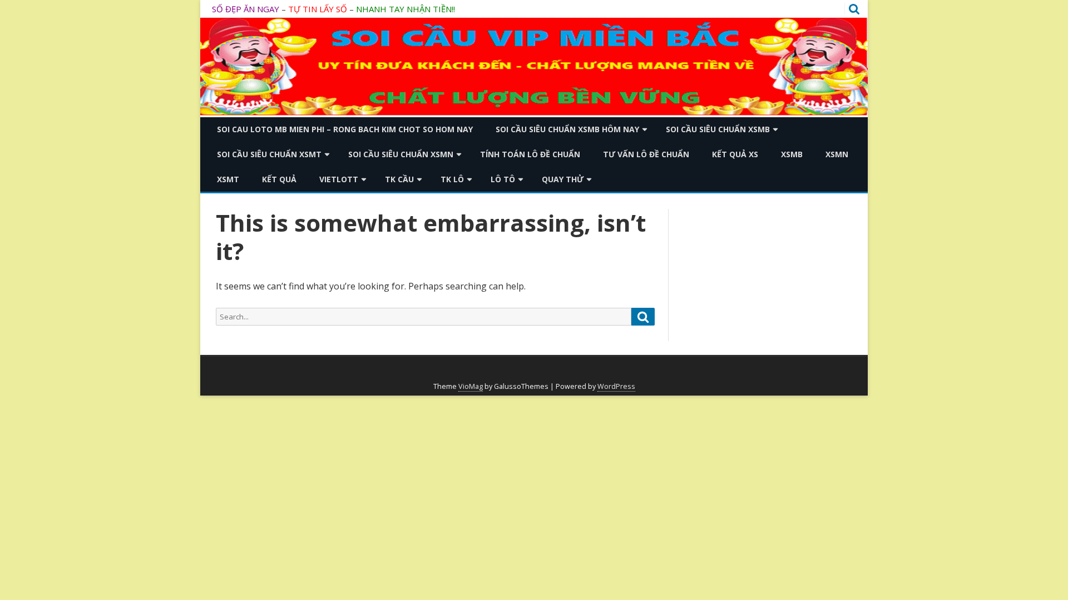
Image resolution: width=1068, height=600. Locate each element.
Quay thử (563, 179)
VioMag (470, 386)
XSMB (792, 154)
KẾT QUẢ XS (735, 154)
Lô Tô (503, 179)
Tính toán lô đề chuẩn (530, 154)
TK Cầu (399, 179)
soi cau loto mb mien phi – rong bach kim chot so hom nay (345, 129)
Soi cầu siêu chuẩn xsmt (269, 154)
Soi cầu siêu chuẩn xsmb (718, 129)
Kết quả (279, 179)
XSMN (836, 154)
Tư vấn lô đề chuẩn (646, 154)
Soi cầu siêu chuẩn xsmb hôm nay (567, 129)
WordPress (616, 386)
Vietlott (338, 179)
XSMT (228, 179)
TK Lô (452, 179)
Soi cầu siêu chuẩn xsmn (400, 154)
